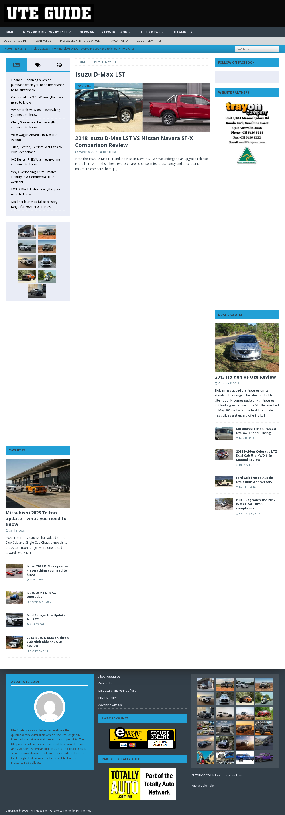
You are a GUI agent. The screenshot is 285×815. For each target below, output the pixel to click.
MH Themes (83, 811)
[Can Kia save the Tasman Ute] (264, 728)
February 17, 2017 (249, 513)
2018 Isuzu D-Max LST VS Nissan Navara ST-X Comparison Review (134, 141)
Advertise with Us (149, 40)
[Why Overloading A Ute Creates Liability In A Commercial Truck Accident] (47, 276)
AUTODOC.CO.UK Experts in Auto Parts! (217, 775)
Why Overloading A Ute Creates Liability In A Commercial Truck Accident (34, 177)
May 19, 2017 (246, 438)
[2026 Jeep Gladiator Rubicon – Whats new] (264, 757)
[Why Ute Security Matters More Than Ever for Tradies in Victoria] (205, 757)
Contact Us (43, 40)
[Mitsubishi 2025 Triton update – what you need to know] (38, 483)
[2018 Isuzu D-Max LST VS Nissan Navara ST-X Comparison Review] (142, 107)
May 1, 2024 (36, 579)
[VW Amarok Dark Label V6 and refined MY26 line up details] (264, 743)
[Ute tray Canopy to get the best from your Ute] (245, 757)
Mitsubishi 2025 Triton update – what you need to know (36, 518)
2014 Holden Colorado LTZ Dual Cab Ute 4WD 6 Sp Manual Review (256, 455)
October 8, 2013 (228, 383)
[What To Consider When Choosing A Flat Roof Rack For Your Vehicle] (225, 757)
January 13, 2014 (248, 464)
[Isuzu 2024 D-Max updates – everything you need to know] (14, 571)
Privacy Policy (118, 40)
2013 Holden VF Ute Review (245, 377)
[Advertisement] (38, 374)
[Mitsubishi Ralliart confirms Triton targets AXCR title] (264, 713)
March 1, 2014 (247, 487)
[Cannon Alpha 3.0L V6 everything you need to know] (47, 232)
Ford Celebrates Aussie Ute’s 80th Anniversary (254, 480)
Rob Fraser (110, 152)
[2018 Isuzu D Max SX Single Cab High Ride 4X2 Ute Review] (14, 642)
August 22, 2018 (39, 650)
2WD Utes (17, 450)
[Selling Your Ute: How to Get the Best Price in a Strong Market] (205, 728)
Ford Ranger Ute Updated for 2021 (47, 617)
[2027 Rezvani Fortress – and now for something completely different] (225, 728)
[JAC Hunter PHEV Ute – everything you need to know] (27, 276)
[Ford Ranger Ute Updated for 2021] (14, 620)
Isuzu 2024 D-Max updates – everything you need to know (48, 570)
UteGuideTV (182, 32)
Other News (150, 32)
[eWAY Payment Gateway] (142, 747)
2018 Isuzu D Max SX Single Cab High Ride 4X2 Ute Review (48, 641)
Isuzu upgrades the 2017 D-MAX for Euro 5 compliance (255, 504)
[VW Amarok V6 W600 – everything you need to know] (27, 246)
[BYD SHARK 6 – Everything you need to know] (225, 743)
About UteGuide (15, 40)
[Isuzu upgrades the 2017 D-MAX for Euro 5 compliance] (224, 504)
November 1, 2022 (40, 601)
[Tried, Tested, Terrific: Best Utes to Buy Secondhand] (47, 261)
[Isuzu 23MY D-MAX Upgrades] (14, 597)
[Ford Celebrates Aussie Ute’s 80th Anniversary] (224, 481)
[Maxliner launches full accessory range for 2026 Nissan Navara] (225, 713)
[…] (115, 169)
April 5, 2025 (17, 531)
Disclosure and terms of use (80, 40)
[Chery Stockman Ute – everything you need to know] (47, 246)
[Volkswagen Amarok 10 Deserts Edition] (27, 261)
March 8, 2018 (88, 152)
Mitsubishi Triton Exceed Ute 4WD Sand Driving (256, 431)
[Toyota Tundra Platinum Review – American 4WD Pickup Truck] (205, 743)
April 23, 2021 (37, 624)
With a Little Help (202, 786)
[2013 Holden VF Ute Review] (247, 347)
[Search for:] (257, 48)
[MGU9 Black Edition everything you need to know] (37, 291)
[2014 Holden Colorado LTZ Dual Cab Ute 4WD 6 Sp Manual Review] (224, 454)
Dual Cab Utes (230, 315)
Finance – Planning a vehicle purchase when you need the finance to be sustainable (37, 85)
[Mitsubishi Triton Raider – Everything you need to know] (245, 743)
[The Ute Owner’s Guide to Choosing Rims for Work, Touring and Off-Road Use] (245, 713)
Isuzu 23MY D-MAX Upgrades (41, 594)
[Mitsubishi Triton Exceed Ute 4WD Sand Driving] (224, 433)
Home (9, 32)
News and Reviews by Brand (103, 32)
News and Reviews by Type (45, 32)
